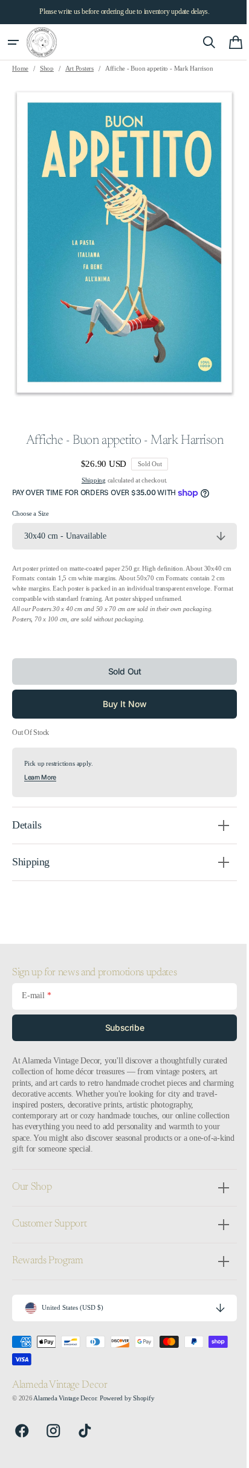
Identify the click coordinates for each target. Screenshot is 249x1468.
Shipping (89, 480)
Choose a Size (30, 513)
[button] (13, 42)
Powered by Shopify (127, 1398)
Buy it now (120, 704)
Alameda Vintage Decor (64, 1398)
